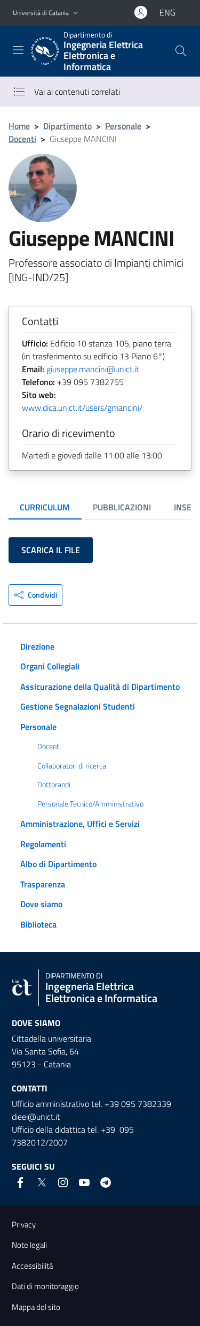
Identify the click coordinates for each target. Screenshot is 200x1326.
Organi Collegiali (49, 666)
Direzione (37, 646)
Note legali (29, 1245)
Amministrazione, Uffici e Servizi (80, 823)
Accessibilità (32, 1266)
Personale (123, 125)
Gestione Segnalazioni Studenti (77, 706)
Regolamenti (43, 844)
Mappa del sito (36, 1307)
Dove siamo (41, 904)
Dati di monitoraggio (45, 1286)
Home (19, 125)
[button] (76, 13)
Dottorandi (53, 784)
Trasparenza (42, 884)
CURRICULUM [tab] (45, 507)
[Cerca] (180, 50)
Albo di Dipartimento (58, 863)
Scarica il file (50, 550)
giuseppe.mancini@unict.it (92, 369)
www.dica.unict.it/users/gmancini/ (82, 407)
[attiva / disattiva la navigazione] (18, 49)
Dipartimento (67, 125)
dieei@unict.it (36, 1116)
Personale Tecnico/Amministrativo (90, 804)
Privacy (24, 1224)
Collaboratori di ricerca (71, 766)
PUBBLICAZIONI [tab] (122, 507)
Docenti (22, 138)
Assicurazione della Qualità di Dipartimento (100, 686)
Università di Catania (41, 12)
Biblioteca (38, 924)
